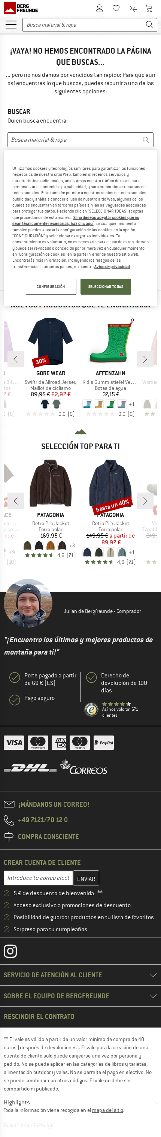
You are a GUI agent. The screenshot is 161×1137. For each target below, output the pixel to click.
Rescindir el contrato (39, 1016)
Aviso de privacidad (112, 266)
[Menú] (10, 23)
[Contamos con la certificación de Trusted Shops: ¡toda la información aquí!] (91, 710)
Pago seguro (39, 698)
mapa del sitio (107, 1110)
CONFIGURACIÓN (51, 286)
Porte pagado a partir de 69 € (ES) (50, 679)
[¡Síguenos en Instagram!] (16, 953)
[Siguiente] (145, 359)
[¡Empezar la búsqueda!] (149, 25)
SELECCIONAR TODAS (106, 286)
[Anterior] (15, 359)
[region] (80, 228)
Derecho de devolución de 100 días (124, 683)
